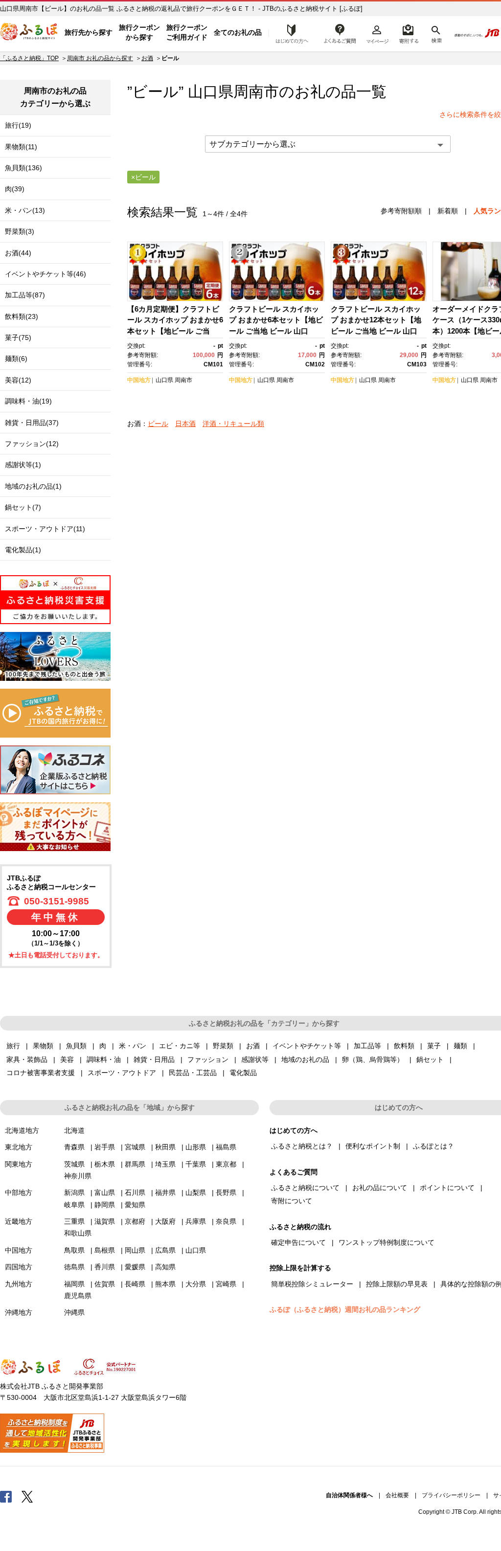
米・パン (132, 1046)
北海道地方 (22, 1130)
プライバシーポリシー (451, 1495)
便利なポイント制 (372, 1146)
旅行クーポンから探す (139, 32)
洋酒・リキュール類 (233, 423)
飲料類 (404, 1046)
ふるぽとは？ (433, 1146)
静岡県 (104, 1205)
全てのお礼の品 (238, 32)
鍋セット (430, 1059)
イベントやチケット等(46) (45, 274)
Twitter (27, 1496)
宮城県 (135, 1147)
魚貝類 (76, 1046)
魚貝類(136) (23, 168)
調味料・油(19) (28, 401)
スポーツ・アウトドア (122, 1073)
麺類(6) (16, 358)
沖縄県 (74, 1312)
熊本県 (165, 1284)
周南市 (256, 91)
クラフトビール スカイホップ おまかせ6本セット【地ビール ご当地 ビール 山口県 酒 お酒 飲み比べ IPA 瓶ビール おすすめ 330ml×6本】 (276, 331)
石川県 (135, 1192)
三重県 (74, 1221)
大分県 (195, 1284)
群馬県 (135, 1164)
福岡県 (74, 1284)
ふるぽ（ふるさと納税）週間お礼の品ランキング (345, 1309)
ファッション (207, 1059)
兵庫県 (195, 1221)
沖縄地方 (18, 1312)
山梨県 (195, 1192)
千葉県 (195, 1164)
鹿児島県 (77, 1296)
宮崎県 (226, 1284)
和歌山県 (77, 1233)
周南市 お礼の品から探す (100, 58)
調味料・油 (104, 1059)
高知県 (165, 1267)
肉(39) (14, 189)
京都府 (135, 1221)
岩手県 (104, 1147)
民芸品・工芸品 (193, 1073)
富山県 (104, 1192)
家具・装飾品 (26, 1059)
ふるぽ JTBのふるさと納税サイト (29, 32)
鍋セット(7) (23, 507)
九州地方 (18, 1284)
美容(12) (18, 380)
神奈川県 (77, 1176)
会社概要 (397, 1495)
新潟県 (74, 1192)
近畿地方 (18, 1221)
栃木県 (104, 1164)
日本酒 (185, 423)
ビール (158, 423)
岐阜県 (74, 1205)
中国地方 (139, 380)
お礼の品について (379, 1187)
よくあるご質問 (340, 32)
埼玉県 (165, 1164)
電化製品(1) (23, 550)
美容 (67, 1059)
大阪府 (165, 1221)
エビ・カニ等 (179, 1046)
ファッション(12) (32, 444)
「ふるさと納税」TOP (29, 58)
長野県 (226, 1192)
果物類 (43, 1046)
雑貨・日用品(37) (32, 423)
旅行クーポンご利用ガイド (186, 32)
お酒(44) (18, 253)
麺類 (460, 1046)
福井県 (165, 1192)
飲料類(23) (21, 316)
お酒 (147, 58)
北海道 (74, 1130)
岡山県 (135, 1250)
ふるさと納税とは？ (302, 1146)
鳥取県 (74, 1250)
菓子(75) (18, 337)
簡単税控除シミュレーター (312, 1284)
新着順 (447, 211)
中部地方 (18, 1192)
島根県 (104, 1250)
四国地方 (18, 1267)
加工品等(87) (25, 295)
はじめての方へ (289, 32)
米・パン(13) (25, 210)
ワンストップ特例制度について (386, 1242)
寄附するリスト (408, 32)
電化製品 (243, 1073)
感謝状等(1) (23, 465)
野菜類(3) (19, 231)
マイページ (377, 32)
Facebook (6, 1496)
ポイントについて (447, 1187)
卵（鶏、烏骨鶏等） (373, 1059)
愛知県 (135, 1205)
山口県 (164, 380)
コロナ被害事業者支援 (40, 1073)
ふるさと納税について (305, 1187)
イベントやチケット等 (307, 1046)
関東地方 (18, 1164)
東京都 (226, 1164)
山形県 (195, 1147)
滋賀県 (104, 1221)
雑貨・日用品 (154, 1059)
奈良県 (226, 1221)
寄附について (291, 1201)
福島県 (226, 1147)
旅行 (13, 1046)
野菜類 (223, 1046)
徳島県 (74, 1267)
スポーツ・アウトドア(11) (45, 529)
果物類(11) (21, 147)
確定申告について (298, 1242)
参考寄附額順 (401, 211)
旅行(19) (18, 125)
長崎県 (135, 1284)
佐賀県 (104, 1284)
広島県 (165, 1250)
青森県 (74, 1147)
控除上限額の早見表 (397, 1284)
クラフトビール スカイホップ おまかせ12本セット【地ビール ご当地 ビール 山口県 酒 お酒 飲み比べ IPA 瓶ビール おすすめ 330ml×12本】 (378, 331)
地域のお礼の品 (305, 1059)
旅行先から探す (89, 32)
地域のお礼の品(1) (33, 486)
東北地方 (18, 1147)
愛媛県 (135, 1267)
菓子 (434, 1046)
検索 (436, 32)
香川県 (104, 1267)
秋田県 (165, 1147)
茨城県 (74, 1164)
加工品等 (367, 1046)
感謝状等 (255, 1059)
